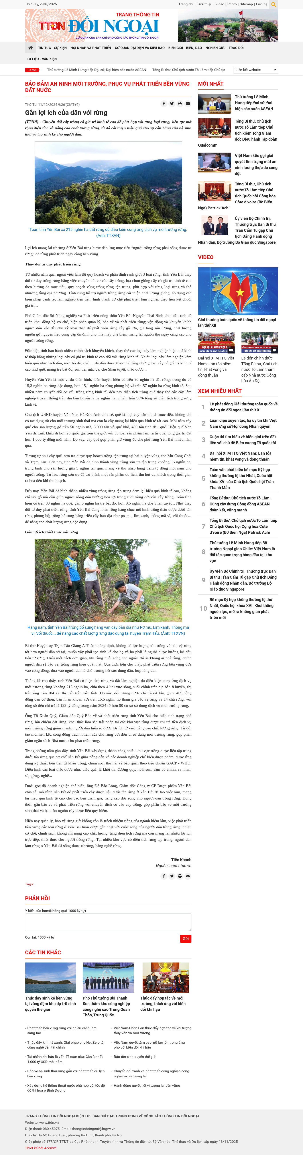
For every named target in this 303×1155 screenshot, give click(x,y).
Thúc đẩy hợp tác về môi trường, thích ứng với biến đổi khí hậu (163, 1004)
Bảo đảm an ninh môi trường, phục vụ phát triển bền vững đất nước (107, 87)
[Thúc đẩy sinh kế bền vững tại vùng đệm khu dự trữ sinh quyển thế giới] (50, 977)
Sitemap (246, 4)
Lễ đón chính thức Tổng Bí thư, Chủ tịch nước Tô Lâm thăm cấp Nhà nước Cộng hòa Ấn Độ (259, 369)
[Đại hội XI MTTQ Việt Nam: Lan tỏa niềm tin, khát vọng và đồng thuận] (216, 343)
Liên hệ (261, 4)
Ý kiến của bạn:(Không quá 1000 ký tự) (55, 911)
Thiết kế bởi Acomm (40, 1148)
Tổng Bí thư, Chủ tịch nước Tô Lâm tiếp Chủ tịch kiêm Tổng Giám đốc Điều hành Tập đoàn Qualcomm (202, 70)
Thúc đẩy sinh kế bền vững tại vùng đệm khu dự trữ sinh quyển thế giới (50, 1004)
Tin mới (31, 69)
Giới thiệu (204, 4)
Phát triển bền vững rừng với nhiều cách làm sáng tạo (61, 1030)
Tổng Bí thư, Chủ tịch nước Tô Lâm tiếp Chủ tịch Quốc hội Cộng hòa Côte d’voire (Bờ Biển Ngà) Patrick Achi (237, 196)
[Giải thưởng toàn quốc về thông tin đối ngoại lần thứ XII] (238, 291)
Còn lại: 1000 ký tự (39, 937)
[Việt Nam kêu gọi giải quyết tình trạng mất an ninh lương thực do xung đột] (214, 163)
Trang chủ (186, 4)
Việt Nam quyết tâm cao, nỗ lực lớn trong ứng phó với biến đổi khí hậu (149, 1044)
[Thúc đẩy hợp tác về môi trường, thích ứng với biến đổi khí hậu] (165, 977)
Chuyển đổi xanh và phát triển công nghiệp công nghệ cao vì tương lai (151, 1073)
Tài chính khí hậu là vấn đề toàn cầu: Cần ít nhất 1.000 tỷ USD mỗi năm (65, 1059)
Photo (232, 4)
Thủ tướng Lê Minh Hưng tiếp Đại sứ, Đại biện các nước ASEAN (67, 70)
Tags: (29, 884)
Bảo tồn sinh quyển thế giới (135, 1057)
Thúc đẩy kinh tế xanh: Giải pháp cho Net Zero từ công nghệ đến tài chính (65, 1044)
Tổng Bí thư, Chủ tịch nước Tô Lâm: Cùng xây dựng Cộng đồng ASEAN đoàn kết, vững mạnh (240, 504)
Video (219, 4)
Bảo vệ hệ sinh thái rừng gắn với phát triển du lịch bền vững (66, 1073)
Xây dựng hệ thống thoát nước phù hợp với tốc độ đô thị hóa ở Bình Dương (66, 1087)
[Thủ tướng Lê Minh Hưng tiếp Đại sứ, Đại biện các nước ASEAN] (214, 104)
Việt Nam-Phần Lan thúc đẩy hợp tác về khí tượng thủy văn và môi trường (152, 1030)
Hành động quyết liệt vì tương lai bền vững (147, 1085)
